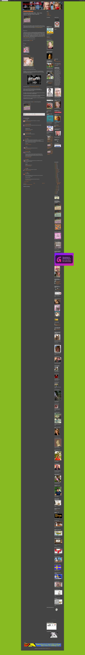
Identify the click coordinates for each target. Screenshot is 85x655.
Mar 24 (57, 179)
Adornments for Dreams (32, 4)
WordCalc (31, 40)
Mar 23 (57, 180)
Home (34, 183)
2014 (56, 166)
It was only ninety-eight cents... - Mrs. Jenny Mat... (58, 183)
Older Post (43, 183)
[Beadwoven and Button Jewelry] (57, 284)
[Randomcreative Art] (57, 281)
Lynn (26, 119)
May (56, 175)
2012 (56, 168)
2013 (56, 167)
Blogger (49, 648)
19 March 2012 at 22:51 (28, 170)
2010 (56, 192)
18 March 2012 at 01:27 (28, 121)
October (57, 170)
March (57, 177)
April (56, 176)
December (57, 169)
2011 (56, 191)
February (57, 189)
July (56, 173)
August (57, 172)
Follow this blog (57, 146)
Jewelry (55, 64)
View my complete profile (57, 61)
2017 (56, 163)
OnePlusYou (58, 325)
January (57, 190)
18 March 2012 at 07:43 (28, 136)
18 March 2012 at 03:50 (28, 130)
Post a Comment (26, 181)
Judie (26, 168)
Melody (26, 159)
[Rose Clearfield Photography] (57, 282)
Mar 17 (57, 181)
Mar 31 (57, 178)
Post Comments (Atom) (29, 184)
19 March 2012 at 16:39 (28, 157)
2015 (56, 165)
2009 (56, 193)
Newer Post (25, 183)
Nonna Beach (27, 151)
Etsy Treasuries (49, 15)
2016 (56, 164)
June (56, 174)
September (57, 171)
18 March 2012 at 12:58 (28, 144)
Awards (48, 13)
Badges (48, 14)
